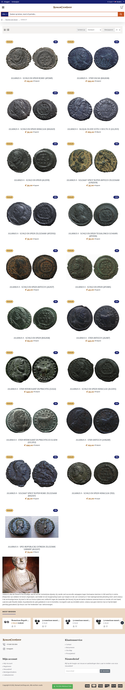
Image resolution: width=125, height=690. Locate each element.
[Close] (83, 332)
